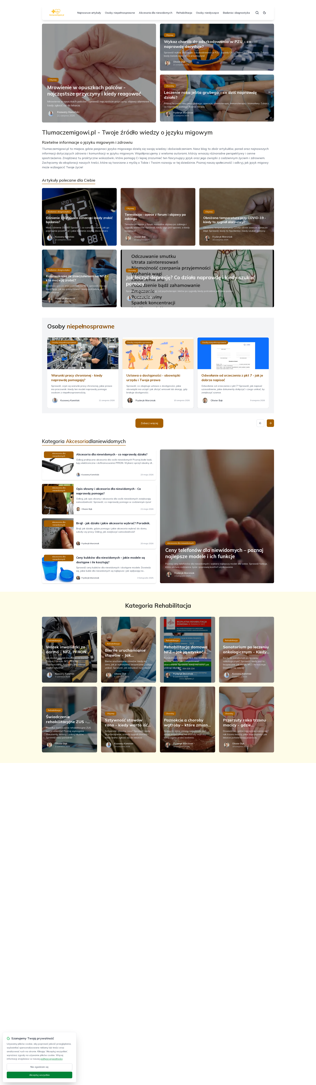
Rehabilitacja (184, 12)
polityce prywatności (51, 1058)
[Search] (257, 12)
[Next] (270, 423)
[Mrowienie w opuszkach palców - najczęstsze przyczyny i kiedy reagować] (99, 73)
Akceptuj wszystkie (39, 1074)
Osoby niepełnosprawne (120, 12)
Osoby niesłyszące (207, 12)
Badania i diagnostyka (236, 12)
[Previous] (260, 423)
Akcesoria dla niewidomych (155, 12)
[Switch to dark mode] (264, 13)
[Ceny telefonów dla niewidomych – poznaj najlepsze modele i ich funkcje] (217, 516)
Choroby (170, 86)
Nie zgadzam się (39, 1066)
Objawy (53, 80)
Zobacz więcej (149, 423)
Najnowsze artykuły (89, 12)
